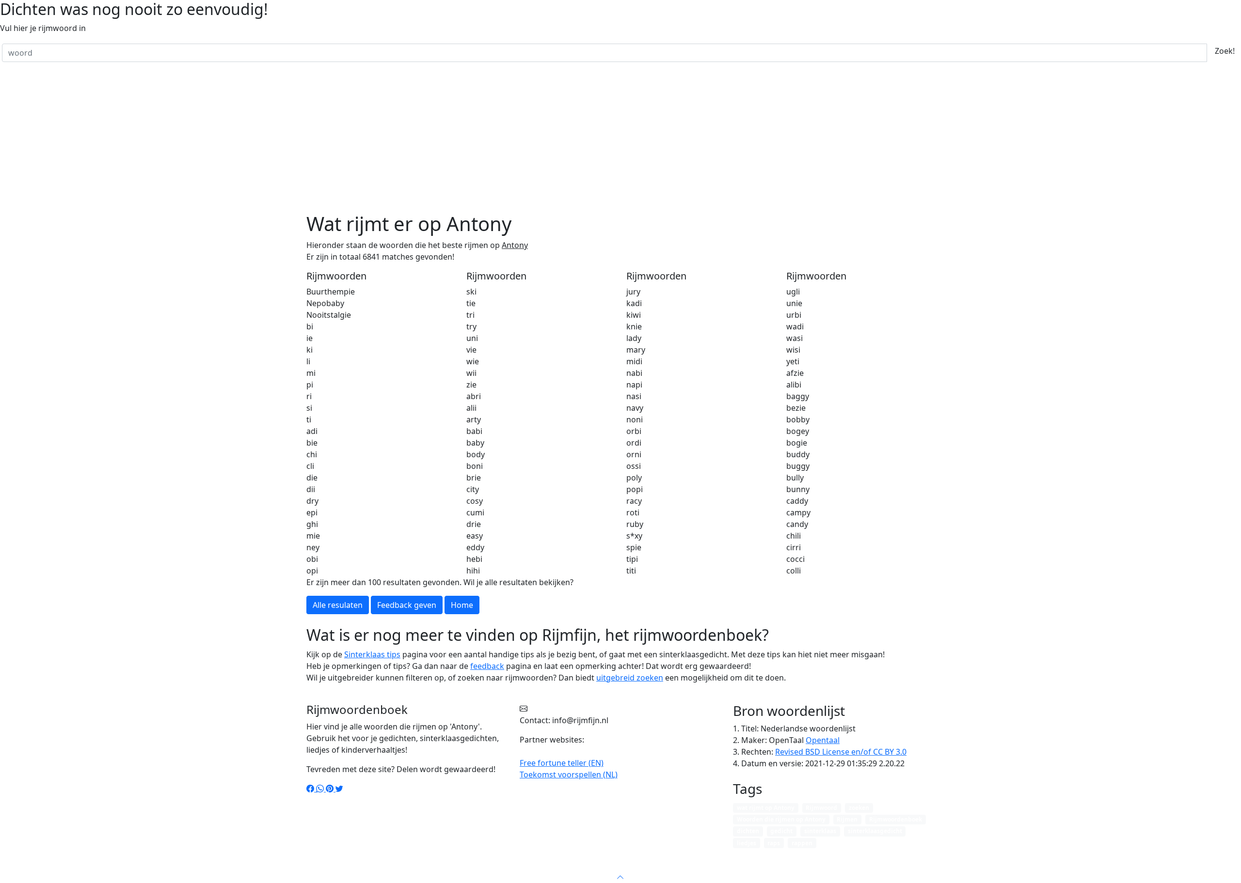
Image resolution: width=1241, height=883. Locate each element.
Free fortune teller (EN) (562, 763)
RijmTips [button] (616, 865)
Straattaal (575, 865)
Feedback (738, 865)
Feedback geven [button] (406, 605)
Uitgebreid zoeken (680, 865)
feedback (487, 666)
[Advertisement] (620, 139)
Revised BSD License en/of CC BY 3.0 (841, 751)
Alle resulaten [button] (338, 605)
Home (538, 865)
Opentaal (823, 740)
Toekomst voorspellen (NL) (569, 774)
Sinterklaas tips (372, 654)
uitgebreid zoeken (629, 677)
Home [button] (462, 605)
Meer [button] (773, 865)
